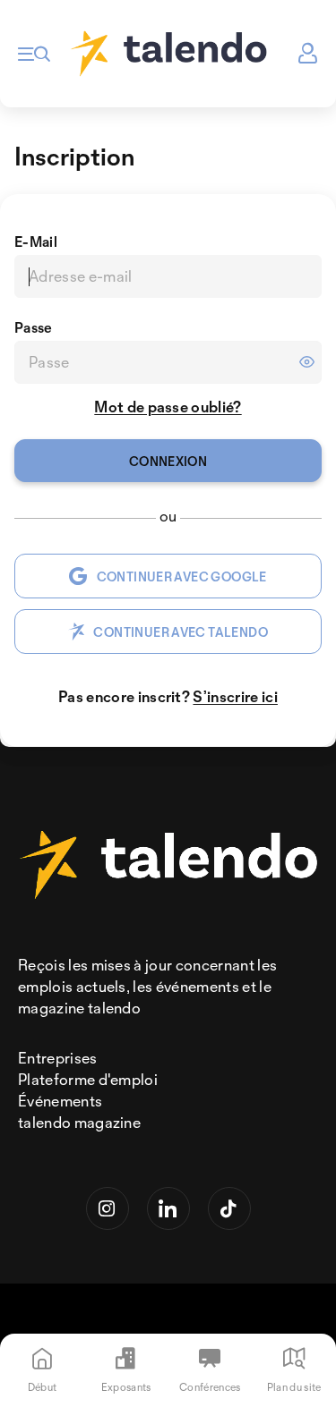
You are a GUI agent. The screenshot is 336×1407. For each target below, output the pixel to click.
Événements (60, 1100)
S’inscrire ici (235, 696)
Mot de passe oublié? (167, 406)
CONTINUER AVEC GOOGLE (182, 576)
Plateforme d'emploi (88, 1079)
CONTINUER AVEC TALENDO (180, 632)
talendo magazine (79, 1122)
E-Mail (35, 241)
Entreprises (58, 1057)
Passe (33, 327)
